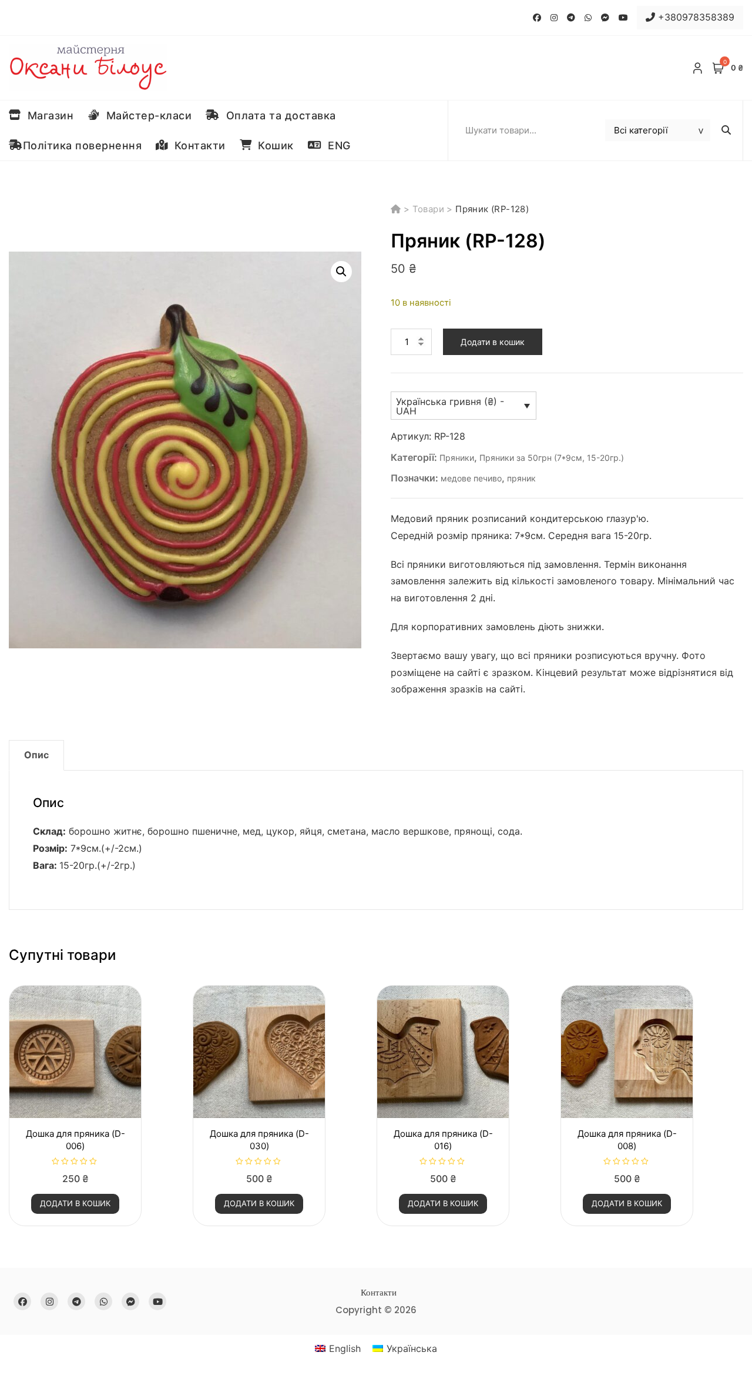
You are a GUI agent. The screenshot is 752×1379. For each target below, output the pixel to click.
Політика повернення (82, 145)
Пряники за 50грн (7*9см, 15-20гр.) (551, 458)
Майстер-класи (146, 115)
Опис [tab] (36, 755)
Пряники (456, 458)
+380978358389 (694, 17)
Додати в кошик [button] (75, 1203)
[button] (341, 271)
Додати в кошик (493, 342)
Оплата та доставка (278, 115)
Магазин (47, 115)
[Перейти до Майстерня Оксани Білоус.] (397, 209)
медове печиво (471, 478)
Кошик (272, 145)
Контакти (197, 145)
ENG (336, 145)
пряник (521, 478)
